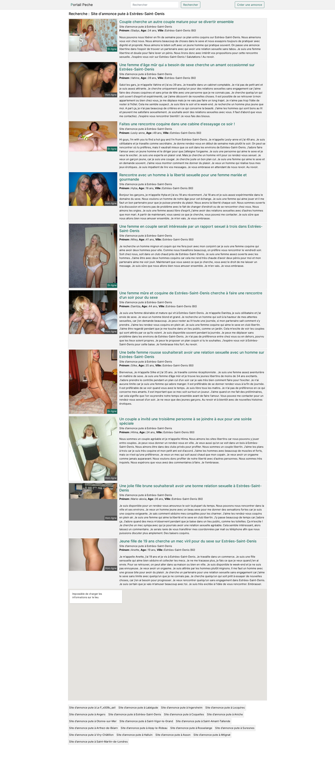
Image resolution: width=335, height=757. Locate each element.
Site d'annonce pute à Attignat (211, 734)
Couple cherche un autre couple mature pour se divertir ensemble (176, 22)
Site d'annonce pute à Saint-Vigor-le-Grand (146, 721)
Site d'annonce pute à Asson (173, 734)
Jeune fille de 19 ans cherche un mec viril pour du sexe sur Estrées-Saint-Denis (187, 541)
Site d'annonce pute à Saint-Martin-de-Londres (98, 741)
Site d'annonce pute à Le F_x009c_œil (92, 707)
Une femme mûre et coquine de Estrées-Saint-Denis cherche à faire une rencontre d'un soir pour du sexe (190, 295)
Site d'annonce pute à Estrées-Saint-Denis (134, 714)
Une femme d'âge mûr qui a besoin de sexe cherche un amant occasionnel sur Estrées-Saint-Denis (187, 67)
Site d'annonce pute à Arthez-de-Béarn (93, 728)
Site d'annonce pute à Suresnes (234, 728)
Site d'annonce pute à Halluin (134, 734)
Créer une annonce (249, 4)
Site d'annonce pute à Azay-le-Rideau (144, 728)
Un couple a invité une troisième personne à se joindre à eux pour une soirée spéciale (185, 421)
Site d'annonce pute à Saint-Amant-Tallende (203, 721)
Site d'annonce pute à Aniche (225, 714)
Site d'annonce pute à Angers (87, 714)
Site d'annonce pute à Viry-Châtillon (91, 734)
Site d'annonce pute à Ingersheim (181, 707)
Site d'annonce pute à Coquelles (184, 714)
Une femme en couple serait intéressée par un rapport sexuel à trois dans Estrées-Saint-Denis (191, 228)
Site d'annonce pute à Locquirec (225, 707)
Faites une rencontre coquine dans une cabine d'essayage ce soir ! (177, 124)
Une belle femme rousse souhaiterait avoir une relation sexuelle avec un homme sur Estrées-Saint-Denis (191, 354)
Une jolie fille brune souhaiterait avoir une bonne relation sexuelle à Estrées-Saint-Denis (190, 488)
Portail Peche (82, 5)
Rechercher (190, 4)
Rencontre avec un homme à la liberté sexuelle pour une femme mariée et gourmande (183, 177)
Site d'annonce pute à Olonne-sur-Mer (93, 721)
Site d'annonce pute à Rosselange (191, 728)
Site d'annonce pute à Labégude (138, 707)
